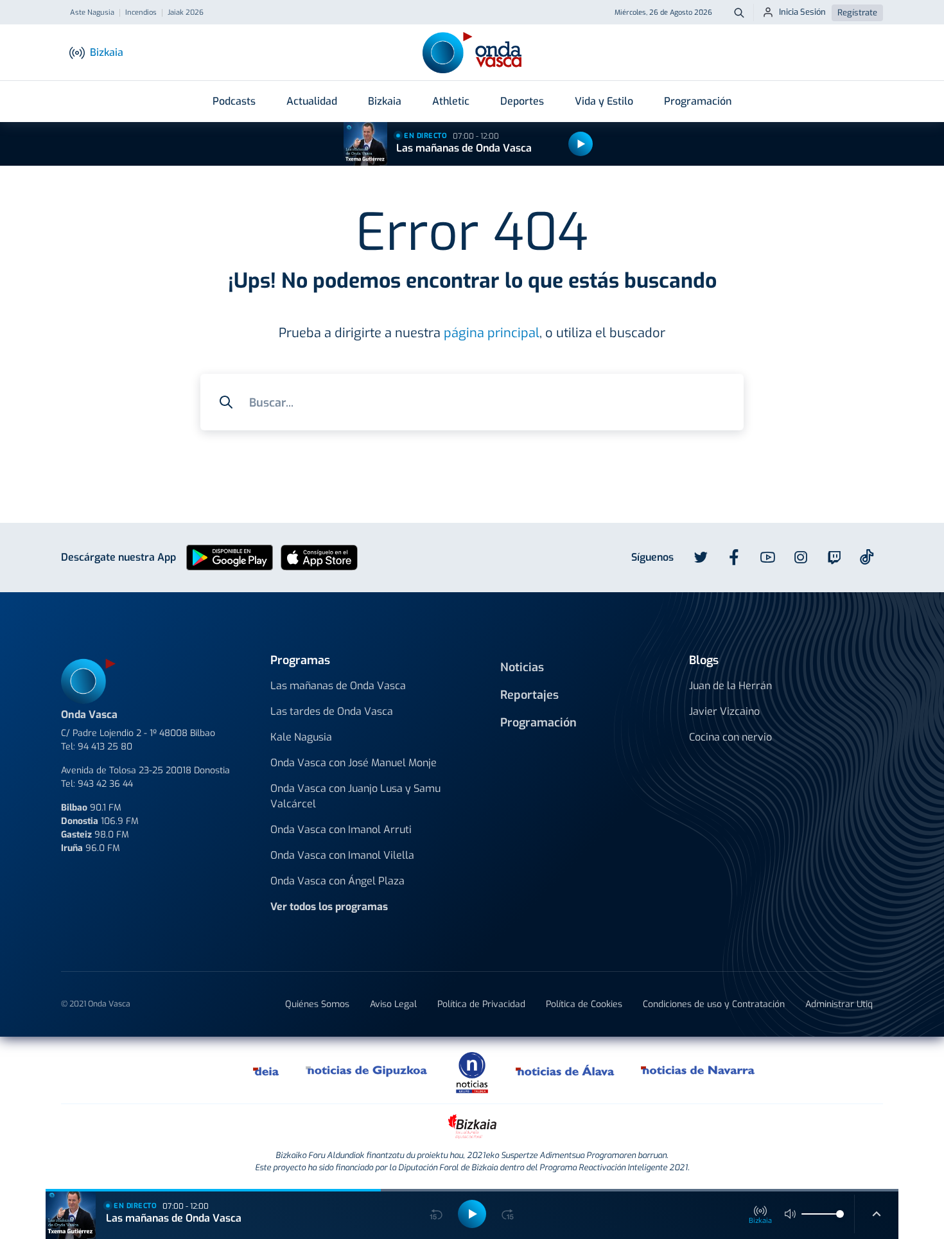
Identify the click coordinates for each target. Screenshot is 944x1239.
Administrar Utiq (839, 1004)
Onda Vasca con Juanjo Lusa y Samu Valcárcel (355, 796)
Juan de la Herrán (730, 685)
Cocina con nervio (730, 737)
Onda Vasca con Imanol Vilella (342, 855)
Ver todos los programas (329, 906)
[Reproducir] (580, 144)
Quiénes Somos (317, 1004)
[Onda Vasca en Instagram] (801, 557)
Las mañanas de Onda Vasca (464, 148)
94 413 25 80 (105, 747)
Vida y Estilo (604, 101)
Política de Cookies (584, 1004)
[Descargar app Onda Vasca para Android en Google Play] (229, 557)
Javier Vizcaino (724, 711)
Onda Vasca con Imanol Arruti (341, 829)
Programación (697, 101)
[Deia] (266, 1070)
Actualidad (311, 101)
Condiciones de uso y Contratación (714, 1004)
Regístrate (857, 12)
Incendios (141, 13)
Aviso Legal (393, 1004)
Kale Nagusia (301, 737)
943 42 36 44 (105, 784)
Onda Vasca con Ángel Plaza (337, 881)
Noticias (522, 667)
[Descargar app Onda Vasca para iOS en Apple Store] (319, 557)
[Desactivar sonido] (790, 1214)
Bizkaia (384, 101)
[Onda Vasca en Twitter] (700, 557)
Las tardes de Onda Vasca (331, 711)
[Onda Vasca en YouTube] (767, 557)
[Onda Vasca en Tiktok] (866, 556)
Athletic (450, 101)
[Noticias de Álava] (565, 1070)
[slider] (840, 1214)
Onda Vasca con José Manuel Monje (353, 762)
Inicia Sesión (802, 11)
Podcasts (234, 101)
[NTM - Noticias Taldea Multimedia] (472, 1071)
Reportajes (529, 695)
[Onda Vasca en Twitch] (834, 557)
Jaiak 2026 (186, 13)
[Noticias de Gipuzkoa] (367, 1070)
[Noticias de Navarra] (698, 1070)
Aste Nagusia (92, 13)
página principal (491, 333)
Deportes (522, 101)
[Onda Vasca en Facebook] (734, 557)
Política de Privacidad (481, 1004)
